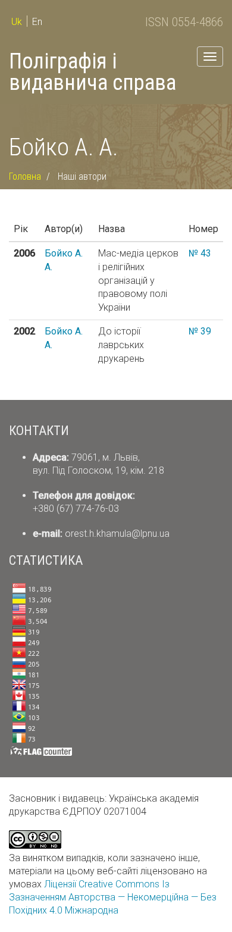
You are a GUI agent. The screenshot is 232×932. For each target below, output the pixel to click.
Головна (25, 176)
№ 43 (200, 253)
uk (16, 21)
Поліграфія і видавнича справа (92, 72)
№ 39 (200, 331)
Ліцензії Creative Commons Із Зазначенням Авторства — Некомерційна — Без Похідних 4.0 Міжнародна (113, 897)
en (37, 21)
